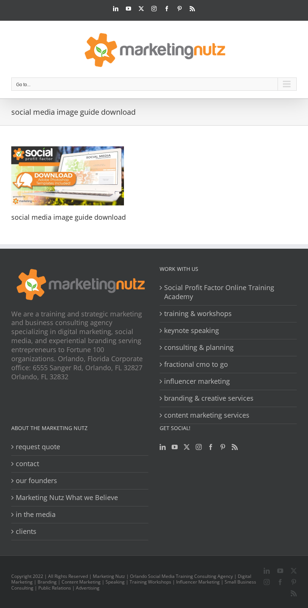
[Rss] (235, 447)
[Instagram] (199, 447)
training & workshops (198, 313)
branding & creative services (209, 398)
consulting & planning (199, 347)
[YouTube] (175, 447)
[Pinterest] (223, 447)
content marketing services (206, 415)
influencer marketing (197, 381)
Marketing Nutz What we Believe (67, 497)
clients (26, 531)
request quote (38, 446)
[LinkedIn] (163, 447)
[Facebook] (211, 447)
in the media (36, 514)
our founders (36, 480)
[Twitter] (187, 447)
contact (27, 463)
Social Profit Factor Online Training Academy (219, 292)
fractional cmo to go (196, 364)
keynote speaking (191, 330)
